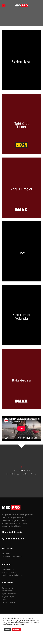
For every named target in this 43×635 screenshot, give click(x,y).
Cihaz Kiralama (8, 569)
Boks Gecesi (7, 590)
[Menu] (3, 5)
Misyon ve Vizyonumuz (12, 556)
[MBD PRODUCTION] (21, 5)
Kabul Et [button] (16, 629)
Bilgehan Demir (19, 520)
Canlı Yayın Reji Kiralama (12, 575)
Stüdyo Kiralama (9, 572)
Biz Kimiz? (6, 553)
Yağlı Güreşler (8, 596)
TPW (4, 599)
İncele (7, 629)
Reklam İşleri (7, 588)
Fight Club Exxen (9, 593)
